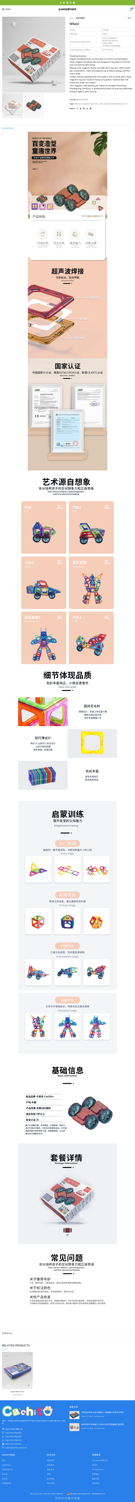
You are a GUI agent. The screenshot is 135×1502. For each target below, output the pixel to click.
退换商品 (50, 1465)
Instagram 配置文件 (100, 1460)
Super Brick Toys (17, 1391)
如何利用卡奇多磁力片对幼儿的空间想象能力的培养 (102, 1424)
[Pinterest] (67, 2)
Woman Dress (98, 1469)
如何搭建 (50, 1479)
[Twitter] (64, 2)
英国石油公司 (7, 1469)
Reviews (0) (7, 1333)
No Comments (99, 1416)
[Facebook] (60, 2)
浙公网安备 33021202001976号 (80, 1494)
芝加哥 (5, 1479)
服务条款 (50, 1469)
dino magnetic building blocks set (113, 104)
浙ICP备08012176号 (97, 1494)
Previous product (126, 18)
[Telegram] (74, 2)
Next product (131, 18)
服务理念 (95, 1483)
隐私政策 (50, 1460)
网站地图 (50, 1483)
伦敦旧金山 (6, 1465)
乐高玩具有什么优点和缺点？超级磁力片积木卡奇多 (102, 1412)
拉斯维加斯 (6, 1483)
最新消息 (95, 1479)
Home (71, 18)
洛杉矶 (5, 1474)
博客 (49, 1474)
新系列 (95, 1465)
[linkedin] (70, 2)
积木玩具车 (80, 18)
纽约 (4, 1460)
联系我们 (95, 1474)
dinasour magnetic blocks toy (87, 104)
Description (7, 128)
